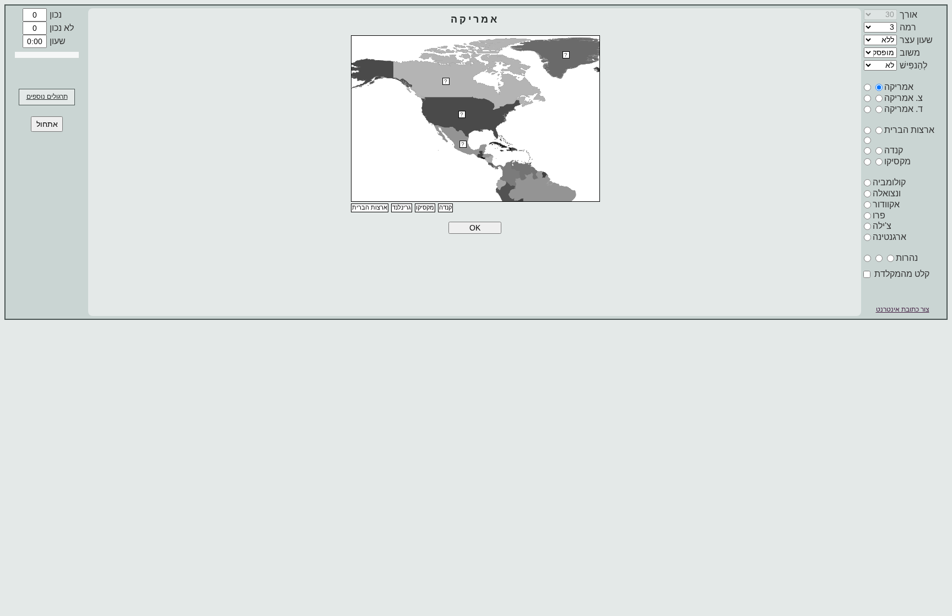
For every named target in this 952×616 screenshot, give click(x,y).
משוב (910, 52)
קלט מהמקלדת (900, 273)
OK (474, 227)
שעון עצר (916, 40)
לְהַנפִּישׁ (913, 65)
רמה (908, 27)
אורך (908, 14)
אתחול (47, 124)
